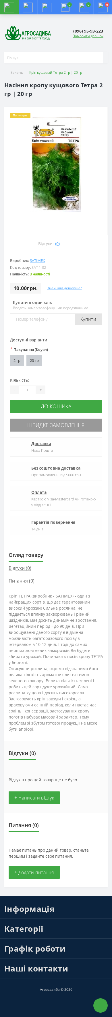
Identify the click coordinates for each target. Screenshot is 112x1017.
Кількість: (19, 380)
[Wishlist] (88, 243)
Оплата (39, 492)
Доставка (41, 443)
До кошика (56, 406)
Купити (88, 319)
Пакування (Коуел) (29, 349)
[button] (46, 7)
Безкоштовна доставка (55, 468)
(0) (57, 243)
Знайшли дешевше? (64, 288)
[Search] (99, 57)
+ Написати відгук (34, 798)
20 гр (34, 360)
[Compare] (101, 243)
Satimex (37, 260)
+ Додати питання (34, 872)
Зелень (17, 72)
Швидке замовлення (56, 424)
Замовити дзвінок (88, 35)
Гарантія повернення (53, 522)
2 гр (16, 360)
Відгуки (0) (20, 568)
